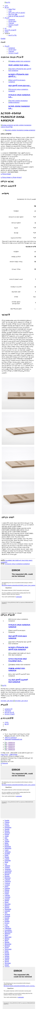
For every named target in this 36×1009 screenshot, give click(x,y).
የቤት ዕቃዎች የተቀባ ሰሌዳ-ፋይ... (19, 86)
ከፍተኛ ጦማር (12, 35)
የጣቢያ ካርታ (4, 754)
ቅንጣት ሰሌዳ (12, 21)
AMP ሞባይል (13, 754)
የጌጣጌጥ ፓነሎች (13, 25)
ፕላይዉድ (11, 23)
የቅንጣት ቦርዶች (9, 712)
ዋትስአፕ (19, 177)
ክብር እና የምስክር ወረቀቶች (16, 16)
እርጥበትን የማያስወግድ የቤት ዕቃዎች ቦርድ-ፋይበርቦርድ (18, 648)
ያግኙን (6, 32)
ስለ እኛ (7, 7)
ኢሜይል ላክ (4, 763)
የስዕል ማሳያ (11, 9)
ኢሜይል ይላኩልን (6, 174)
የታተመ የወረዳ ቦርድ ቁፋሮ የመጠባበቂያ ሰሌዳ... (17, 660)
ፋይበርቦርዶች (8, 709)
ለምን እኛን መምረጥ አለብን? (16, 12)
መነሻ (6, 5)
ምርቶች (7, 18)
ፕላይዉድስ (8, 710)
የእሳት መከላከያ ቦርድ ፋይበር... (19, 65)
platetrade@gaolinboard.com (13, 739)
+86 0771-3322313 (10, 737)
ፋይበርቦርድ (11, 19)
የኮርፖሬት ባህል (12, 14)
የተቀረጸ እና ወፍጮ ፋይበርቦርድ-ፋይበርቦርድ (17, 564)
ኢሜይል (13, 177)
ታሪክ (9, 11)
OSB (10, 26)
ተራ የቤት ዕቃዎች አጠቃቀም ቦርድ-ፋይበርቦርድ (18, 681)
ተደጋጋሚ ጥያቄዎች (10, 30)
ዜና (6, 28)
